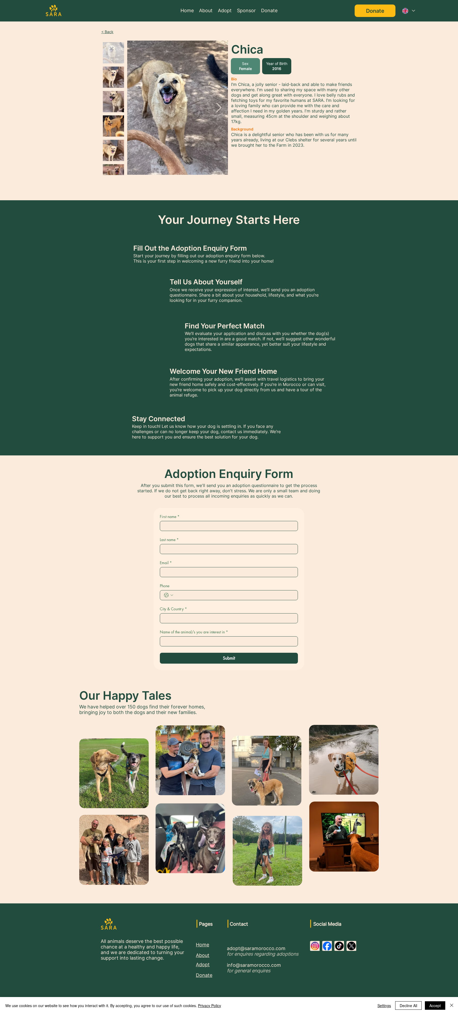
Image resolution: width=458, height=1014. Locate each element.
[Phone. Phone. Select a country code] (168, 595)
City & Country (173, 609)
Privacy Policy (209, 1005)
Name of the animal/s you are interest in (194, 632)
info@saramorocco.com (254, 965)
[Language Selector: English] (408, 11)
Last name (169, 539)
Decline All (408, 1005)
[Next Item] (219, 108)
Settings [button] (384, 1005)
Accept (435, 1005)
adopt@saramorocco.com (256, 948)
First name (169, 516)
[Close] (451, 1005)
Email (166, 562)
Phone (164, 586)
